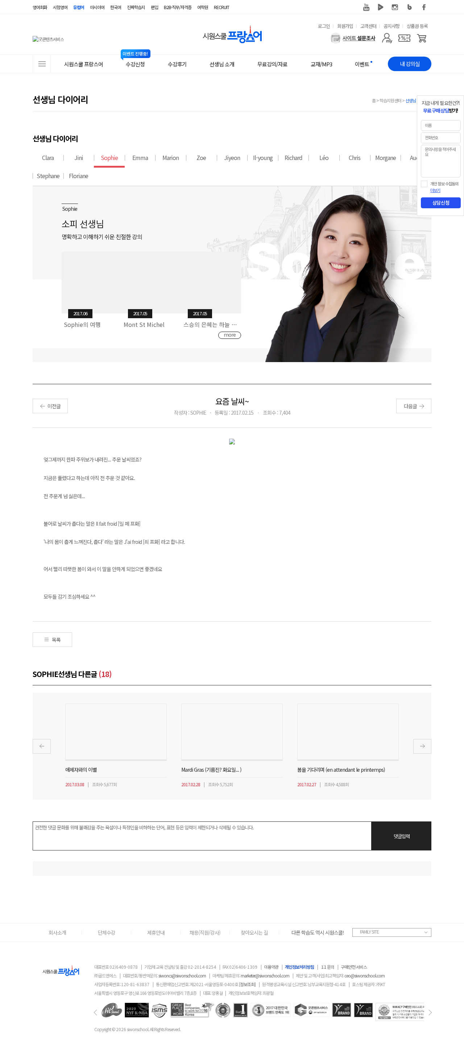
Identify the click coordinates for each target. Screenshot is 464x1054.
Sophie (109, 157)
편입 (154, 7)
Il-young (263, 157)
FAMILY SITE (369, 931)
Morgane (385, 157)
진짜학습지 (136, 7)
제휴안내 (156, 932)
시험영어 (60, 7)
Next (422, 746)
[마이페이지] (387, 38)
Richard (293, 157)
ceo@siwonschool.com (364, 975)
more (230, 335)
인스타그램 (395, 7)
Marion (170, 157)
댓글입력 (402, 836)
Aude (416, 157)
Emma (140, 157)
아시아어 (97, 7)
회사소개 (57, 932)
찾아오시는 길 (254, 932)
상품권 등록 (417, 25)
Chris (354, 157)
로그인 (324, 25)
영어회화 (40, 7)
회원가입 (345, 25)
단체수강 (106, 932)
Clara (48, 157)
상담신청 (440, 203)
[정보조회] (247, 984)
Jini (78, 157)
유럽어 (78, 7)
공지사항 (391, 25)
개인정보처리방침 (299, 967)
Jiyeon (232, 157)
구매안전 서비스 (354, 967)
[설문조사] (353, 38)
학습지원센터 (390, 100)
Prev (42, 746)
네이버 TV (380, 7)
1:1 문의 (327, 967)
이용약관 (271, 967)
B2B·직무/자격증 (177, 7)
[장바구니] (422, 38)
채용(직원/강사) (205, 932)
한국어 (115, 7)
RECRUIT (221, 7)
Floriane (78, 175)
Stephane (48, 175)
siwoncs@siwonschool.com (182, 975)
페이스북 (424, 7)
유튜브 (366, 7)
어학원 (202, 7)
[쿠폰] (404, 38)
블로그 (409, 7)
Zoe (201, 157)
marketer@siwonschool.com (265, 975)
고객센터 (368, 25)
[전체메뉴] (42, 64)
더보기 (435, 190)
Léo (323, 157)
